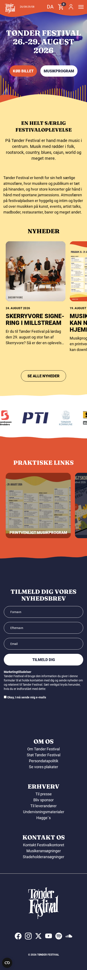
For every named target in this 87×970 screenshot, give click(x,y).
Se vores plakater (43, 767)
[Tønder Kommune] (61, 417)
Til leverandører (43, 806)
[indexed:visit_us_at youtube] (48, 936)
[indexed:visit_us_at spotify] (58, 936)
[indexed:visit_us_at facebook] (18, 936)
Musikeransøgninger (43, 851)
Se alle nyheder (43, 376)
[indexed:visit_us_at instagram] (28, 936)
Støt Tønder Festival (43, 755)
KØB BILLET (23, 71)
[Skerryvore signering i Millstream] (35, 271)
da (50, 7)
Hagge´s (43, 818)
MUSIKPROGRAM (59, 71)
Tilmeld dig (43, 659)
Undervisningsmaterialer (43, 812)
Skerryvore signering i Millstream (35, 319)
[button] (10, 8)
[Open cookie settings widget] (7, 963)
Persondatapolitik (43, 761)
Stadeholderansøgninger (43, 857)
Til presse (43, 794)
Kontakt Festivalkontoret (43, 845)
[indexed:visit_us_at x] (38, 936)
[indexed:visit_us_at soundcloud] (68, 936)
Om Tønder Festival (43, 749)
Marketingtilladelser (17, 672)
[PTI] (30, 417)
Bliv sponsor (43, 800)
